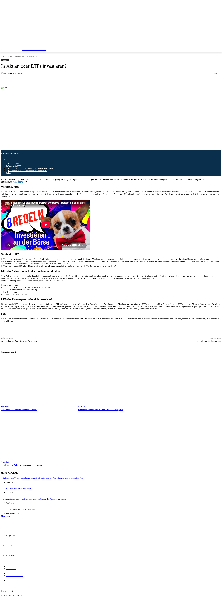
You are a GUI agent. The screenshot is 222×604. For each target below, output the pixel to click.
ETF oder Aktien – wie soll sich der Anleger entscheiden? (31, 168)
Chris (10, 73)
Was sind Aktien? (15, 164)
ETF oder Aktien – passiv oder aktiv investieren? (27, 171)
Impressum (17, 595)
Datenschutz (6, 595)
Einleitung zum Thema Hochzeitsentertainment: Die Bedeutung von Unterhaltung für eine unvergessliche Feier (43, 478)
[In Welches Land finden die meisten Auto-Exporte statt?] (38, 437)
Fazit (10, 173)
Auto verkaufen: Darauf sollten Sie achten (19, 341)
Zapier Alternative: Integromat (208, 341)
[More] (61, 80)
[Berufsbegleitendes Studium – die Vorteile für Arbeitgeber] (115, 382)
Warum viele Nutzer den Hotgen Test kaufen (19, 509)
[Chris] (2, 73)
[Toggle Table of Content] (3, 159)
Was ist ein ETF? (15, 166)
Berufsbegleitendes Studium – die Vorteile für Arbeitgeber (100, 410)
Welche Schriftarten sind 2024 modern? (17, 489)
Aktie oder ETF (19, 182)
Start (2, 56)
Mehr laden (5, 516)
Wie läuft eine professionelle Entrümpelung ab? (19, 410)
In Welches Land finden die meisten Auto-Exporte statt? (22, 465)
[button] (20, 38)
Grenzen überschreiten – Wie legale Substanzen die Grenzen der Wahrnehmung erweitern (35, 499)
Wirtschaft (9, 56)
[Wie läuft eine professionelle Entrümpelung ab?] (38, 382)
